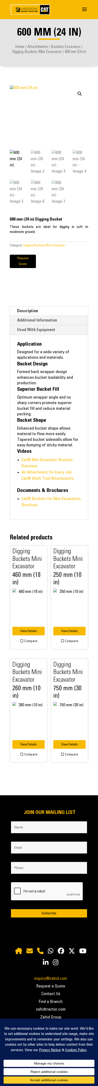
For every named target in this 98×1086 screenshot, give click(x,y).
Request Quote (23, 261)
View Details (28, 631)
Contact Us (50, 994)
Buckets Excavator (66, 47)
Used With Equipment (36, 330)
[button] (79, 94)
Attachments (37, 47)
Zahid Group (50, 1017)
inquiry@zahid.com (50, 978)
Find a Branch (51, 1002)
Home (19, 47)
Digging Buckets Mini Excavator (37, 52)
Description (27, 311)
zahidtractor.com (51, 1009)
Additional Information (37, 320)
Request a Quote (50, 986)
